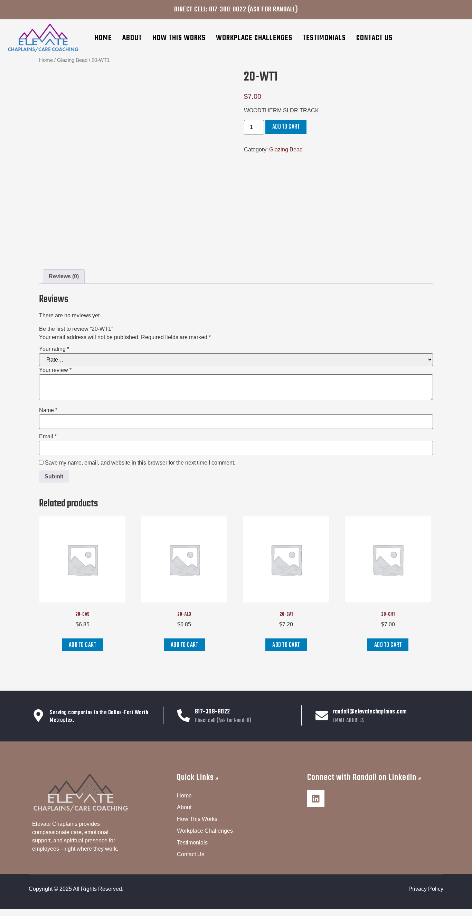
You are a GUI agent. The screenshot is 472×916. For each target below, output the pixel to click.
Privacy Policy (425, 889)
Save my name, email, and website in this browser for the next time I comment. (140, 463)
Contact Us (374, 38)
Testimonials (324, 38)
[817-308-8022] (183, 715)
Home (103, 38)
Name (48, 410)
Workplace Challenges (254, 38)
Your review (55, 370)
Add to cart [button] (82, 645)
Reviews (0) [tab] (64, 276)
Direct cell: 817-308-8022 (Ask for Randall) (236, 9)
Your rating (54, 349)
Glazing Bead (72, 60)
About (132, 38)
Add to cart (286, 127)
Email (48, 436)
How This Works (179, 38)
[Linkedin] (315, 798)
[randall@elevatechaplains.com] (321, 715)
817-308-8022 (212, 712)
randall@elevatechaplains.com (370, 712)
